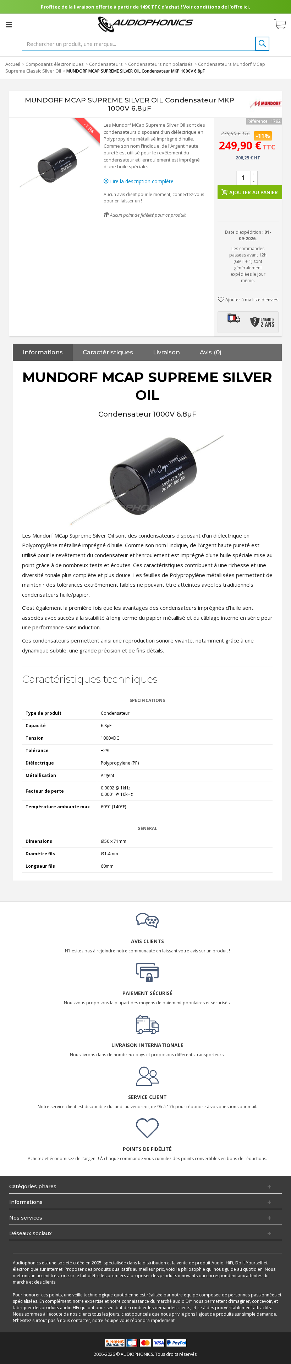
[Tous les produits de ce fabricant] (265, 104)
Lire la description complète (141, 181)
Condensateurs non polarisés (160, 64)
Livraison (166, 352)
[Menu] (8, 24)
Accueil (12, 64)
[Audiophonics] (146, 24)
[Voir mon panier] (283, 24)
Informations (43, 352)
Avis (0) (210, 352)
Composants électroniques (55, 64)
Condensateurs (106, 64)
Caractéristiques (108, 352)
